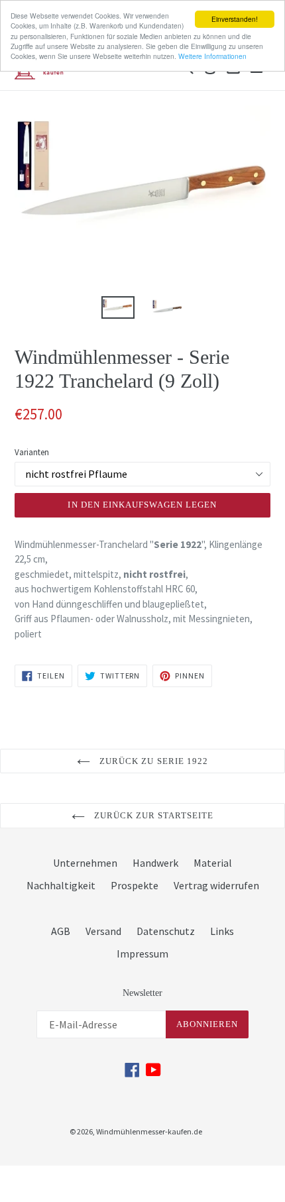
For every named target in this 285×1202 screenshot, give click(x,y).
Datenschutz (166, 931)
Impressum (142, 953)
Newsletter (142, 993)
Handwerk (155, 862)
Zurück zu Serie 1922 (152, 761)
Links (222, 931)
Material (213, 862)
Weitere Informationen (212, 56)
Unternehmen (85, 862)
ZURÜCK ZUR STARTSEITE (152, 815)
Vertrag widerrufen (216, 885)
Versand (103, 931)
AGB (60, 931)
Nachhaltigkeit (61, 885)
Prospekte (134, 885)
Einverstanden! (234, 19)
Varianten (32, 452)
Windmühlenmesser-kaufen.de (149, 1131)
